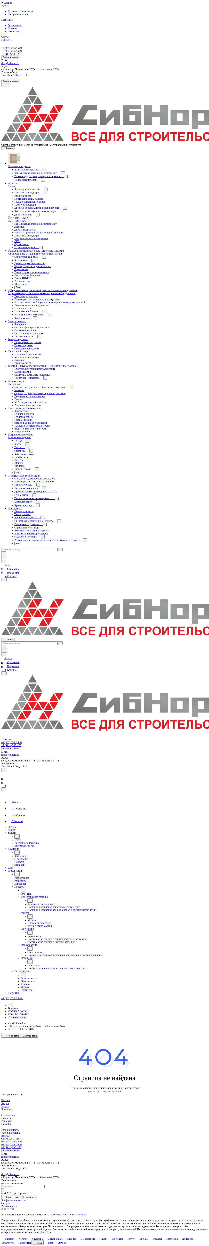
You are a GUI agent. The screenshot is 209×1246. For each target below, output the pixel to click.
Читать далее (55, 1226)
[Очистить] (60, 549)
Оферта (5, 1203)
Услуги (5, 1106)
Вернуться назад (97, 1091)
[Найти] (4, 557)
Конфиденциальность (13, 1200)
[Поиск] (4, 770)
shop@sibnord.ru (10, 63)
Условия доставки (11, 1132)
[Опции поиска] (3, 553)
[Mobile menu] (4, 673)
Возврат (5, 1135)
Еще (18, 287)
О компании (8, 1115)
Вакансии (6, 1121)
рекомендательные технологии (68, 1214)
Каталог (5, 1100)
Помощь (6, 1123)
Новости (6, 1118)
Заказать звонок (11, 57)
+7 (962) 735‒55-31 (11, 48)
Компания (7, 1109)
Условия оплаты (10, 1129)
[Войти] (2, 774)
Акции (5, 1103)
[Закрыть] (3, 789)
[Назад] (17, 836)
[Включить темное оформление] (5, 85)
